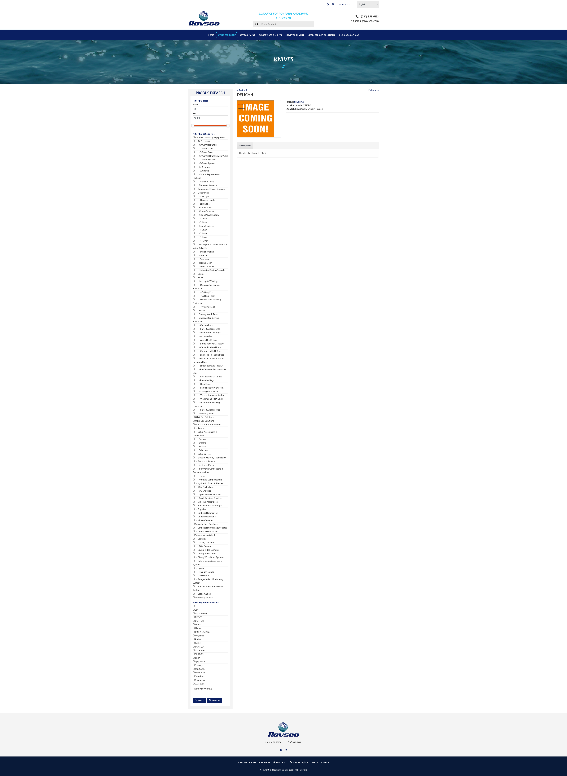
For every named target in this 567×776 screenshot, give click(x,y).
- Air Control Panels (206, 145)
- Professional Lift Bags (208, 377)
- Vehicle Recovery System (210, 395)
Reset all (215, 701)
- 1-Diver (201, 219)
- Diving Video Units (205, 554)
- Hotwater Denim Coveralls (210, 270)
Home (211, 35)
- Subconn (202, 259)
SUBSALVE (200, 673)
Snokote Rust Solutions (206, 524)
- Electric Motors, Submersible (211, 458)
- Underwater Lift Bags (208, 333)
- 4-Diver (201, 241)
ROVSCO (199, 647)
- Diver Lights (203, 196)
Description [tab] (245, 146)
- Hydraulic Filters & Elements (210, 483)
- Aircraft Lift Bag (206, 340)
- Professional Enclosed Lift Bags (209, 371)
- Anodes (200, 428)
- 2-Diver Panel (204, 148)
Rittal (198, 643)
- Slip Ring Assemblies (206, 502)
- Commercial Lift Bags (208, 351)
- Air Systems (202, 141)
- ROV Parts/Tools (204, 487)
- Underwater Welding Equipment (207, 301)
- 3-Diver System (205, 163)
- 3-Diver (201, 237)
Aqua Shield (201, 613)
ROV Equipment (247, 35)
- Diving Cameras (204, 542)
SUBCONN (200, 669)
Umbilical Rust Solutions (321, 35)
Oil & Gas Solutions (348, 35)
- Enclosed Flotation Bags (209, 355)
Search (200, 701)
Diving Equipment (226, 35)
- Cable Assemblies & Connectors (205, 433)
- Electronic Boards (205, 461)
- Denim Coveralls (205, 266)
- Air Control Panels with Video (211, 156)
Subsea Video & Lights (270, 35)
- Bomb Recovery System (209, 344)
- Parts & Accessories (207, 329)
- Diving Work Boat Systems (209, 557)
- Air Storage (202, 167)
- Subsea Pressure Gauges (208, 506)
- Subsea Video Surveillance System (208, 588)
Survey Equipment (294, 35)
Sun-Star (199, 676)
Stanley (199, 665)
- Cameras (200, 539)
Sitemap (325, 762)
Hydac (198, 628)
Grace (198, 625)
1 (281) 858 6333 (369, 16)
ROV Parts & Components (208, 425)
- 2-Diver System (205, 160)
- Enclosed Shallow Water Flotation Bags (208, 360)
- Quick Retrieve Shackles (208, 498)
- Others (200, 443)
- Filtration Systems (206, 185)
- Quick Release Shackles (208, 494)
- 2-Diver (201, 222)
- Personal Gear (203, 263)
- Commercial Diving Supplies (210, 189)
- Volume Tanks (204, 182)
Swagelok (200, 680)
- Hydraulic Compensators (208, 480)
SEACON (199, 654)
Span (197, 658)
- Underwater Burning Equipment (206, 287)
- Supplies (200, 509)
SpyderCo (200, 661)
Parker (198, 639)
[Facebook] (328, 4)
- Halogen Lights (205, 200)
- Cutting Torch (205, 296)
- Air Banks (202, 171)
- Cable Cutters (203, 454)
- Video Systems (204, 226)
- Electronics (202, 193)
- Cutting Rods (204, 292)
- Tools (199, 278)
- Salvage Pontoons (206, 391)
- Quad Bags (203, 384)
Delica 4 (243, 90)
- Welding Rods (205, 307)
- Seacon (201, 255)
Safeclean (200, 650)
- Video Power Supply (207, 215)
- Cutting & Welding (206, 281)
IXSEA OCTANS (202, 632)
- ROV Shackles (203, 491)
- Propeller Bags (204, 380)
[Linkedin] (333, 4)
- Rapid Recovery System (209, 388)
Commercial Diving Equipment (210, 137)
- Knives (200, 311)
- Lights (199, 568)
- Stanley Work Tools (206, 314)
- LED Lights (203, 204)
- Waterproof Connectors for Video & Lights (210, 246)
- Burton (200, 439)
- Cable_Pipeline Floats (208, 347)
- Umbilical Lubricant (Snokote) (211, 528)
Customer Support (247, 762)
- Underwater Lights (205, 517)
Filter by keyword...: (202, 689)
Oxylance (199, 636)
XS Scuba (200, 684)
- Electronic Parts (204, 465)
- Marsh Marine (204, 252)
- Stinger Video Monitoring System (208, 581)
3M (196, 610)
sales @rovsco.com (367, 21)
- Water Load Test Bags (209, 399)
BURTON (199, 621)
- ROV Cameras (203, 546)
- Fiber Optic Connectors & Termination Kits (208, 470)
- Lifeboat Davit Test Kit (209, 366)
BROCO (198, 617)
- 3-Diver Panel (204, 152)
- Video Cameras (204, 211)
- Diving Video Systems (207, 550)
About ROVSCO (345, 4)
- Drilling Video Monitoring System (207, 563)
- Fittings (200, 476)
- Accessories (203, 336)
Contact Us (264, 762)
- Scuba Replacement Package (206, 176)
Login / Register (301, 762)
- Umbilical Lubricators (207, 513)
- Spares (200, 274)
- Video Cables (203, 207)
